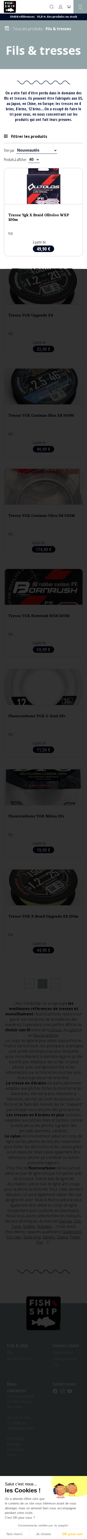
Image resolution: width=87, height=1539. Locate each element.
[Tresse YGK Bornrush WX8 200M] (43, 613)
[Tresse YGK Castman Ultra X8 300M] (43, 512)
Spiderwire (72, 1231)
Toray (16, 1226)
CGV (55, 1365)
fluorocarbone (45, 1035)
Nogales (44, 1226)
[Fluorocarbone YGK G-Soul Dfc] (43, 713)
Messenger (14, 1444)
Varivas (65, 1221)
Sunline (29, 1226)
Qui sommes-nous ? (19, 1358)
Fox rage (14, 1237)
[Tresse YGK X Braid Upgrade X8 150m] (43, 913)
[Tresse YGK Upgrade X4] (43, 312)
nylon (74, 1030)
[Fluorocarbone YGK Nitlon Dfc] (43, 813)
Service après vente (65, 1358)
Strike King (32, 1237)
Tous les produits (28, 28)
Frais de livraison (63, 1352)
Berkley (49, 1237)
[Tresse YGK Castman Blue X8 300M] (43, 412)
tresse (56, 1030)
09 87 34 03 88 (15, 1438)
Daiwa (62, 1237)
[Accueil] (7, 28)
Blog (10, 1352)
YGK (77, 1221)
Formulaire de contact (16, 1452)
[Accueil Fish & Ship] (10, 7)
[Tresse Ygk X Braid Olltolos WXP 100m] (43, 212)
